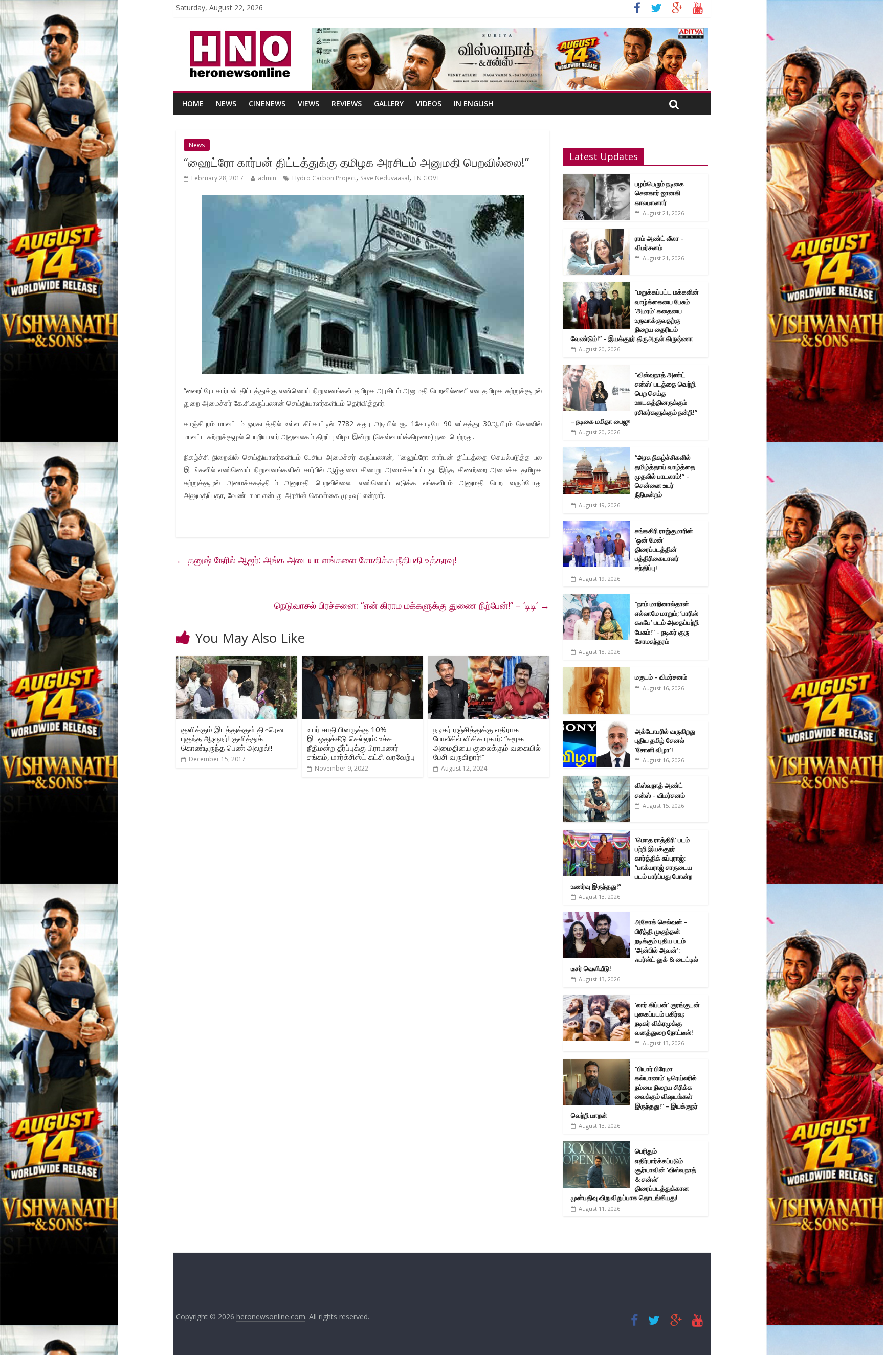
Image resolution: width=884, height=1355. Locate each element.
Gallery (389, 103)
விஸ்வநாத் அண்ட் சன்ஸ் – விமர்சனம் (660, 790)
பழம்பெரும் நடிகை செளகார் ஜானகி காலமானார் (659, 193)
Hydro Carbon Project (324, 178)
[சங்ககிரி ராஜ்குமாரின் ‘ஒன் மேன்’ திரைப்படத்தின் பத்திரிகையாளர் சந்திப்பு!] (596, 526)
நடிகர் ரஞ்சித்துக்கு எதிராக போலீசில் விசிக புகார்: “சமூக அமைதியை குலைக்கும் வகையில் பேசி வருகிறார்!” (487, 743)
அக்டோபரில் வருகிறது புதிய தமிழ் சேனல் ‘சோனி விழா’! (665, 740)
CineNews (267, 103)
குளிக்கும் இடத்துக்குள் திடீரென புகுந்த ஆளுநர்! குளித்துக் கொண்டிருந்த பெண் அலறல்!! (232, 738)
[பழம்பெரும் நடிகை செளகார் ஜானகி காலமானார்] (596, 179)
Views (308, 103)
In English (473, 103)
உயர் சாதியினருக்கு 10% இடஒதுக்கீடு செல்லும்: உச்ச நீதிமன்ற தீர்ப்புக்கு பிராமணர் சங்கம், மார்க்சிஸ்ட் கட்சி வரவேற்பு (361, 743)
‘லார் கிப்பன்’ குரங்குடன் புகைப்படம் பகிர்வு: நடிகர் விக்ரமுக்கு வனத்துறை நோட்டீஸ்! (667, 1018)
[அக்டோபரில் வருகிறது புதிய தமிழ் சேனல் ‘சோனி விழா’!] (596, 727)
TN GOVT (426, 178)
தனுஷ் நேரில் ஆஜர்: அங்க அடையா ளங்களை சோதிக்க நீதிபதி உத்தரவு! (316, 560)
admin (267, 178)
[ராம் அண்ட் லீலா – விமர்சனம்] (596, 234)
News (226, 103)
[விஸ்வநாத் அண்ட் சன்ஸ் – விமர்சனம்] (596, 781)
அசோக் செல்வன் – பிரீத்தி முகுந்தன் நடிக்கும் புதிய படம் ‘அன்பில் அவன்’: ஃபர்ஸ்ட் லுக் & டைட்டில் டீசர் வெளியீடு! (634, 945)
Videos (428, 103)
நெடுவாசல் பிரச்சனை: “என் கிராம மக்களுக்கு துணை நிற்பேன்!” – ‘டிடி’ (411, 605)
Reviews (347, 103)
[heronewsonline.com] (238, 33)
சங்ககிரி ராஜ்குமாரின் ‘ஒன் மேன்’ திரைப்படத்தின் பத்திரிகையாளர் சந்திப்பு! (664, 549)
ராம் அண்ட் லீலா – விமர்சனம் (659, 243)
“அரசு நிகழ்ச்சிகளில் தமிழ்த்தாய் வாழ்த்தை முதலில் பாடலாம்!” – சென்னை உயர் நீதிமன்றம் (665, 476)
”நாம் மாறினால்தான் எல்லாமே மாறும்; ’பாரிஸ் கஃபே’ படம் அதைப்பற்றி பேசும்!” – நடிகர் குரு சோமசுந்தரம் (667, 622)
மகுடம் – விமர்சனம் (661, 677)
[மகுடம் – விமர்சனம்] (596, 673)
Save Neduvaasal (384, 178)
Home (193, 103)
